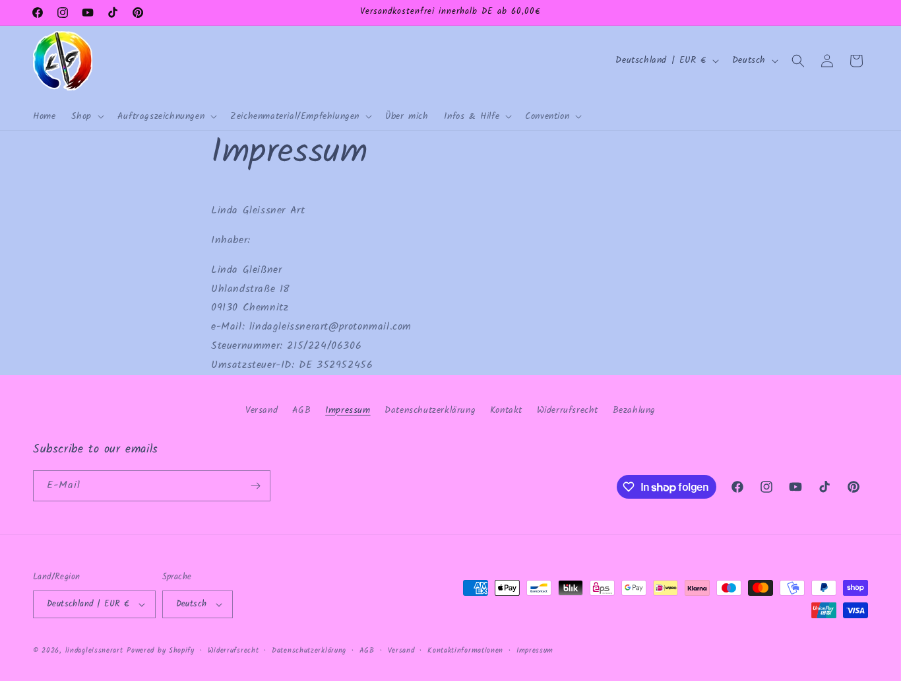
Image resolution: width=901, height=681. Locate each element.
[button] (86, 116)
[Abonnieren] (255, 485)
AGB (301, 410)
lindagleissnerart (94, 651)
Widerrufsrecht (567, 410)
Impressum (347, 410)
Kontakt (506, 410)
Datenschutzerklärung (430, 410)
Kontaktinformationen (465, 651)
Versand (261, 410)
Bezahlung (634, 410)
